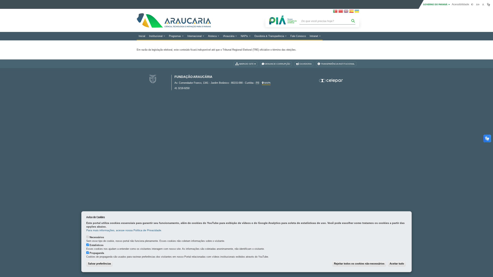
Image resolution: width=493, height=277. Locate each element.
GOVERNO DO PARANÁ (435, 4)
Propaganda (97, 253)
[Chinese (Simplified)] (340, 12)
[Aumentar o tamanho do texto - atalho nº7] (477, 4)
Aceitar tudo (397, 263)
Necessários (97, 237)
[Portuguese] (335, 12)
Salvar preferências (99, 263)
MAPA (267, 83)
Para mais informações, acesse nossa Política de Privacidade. (124, 230)
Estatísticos (96, 245)
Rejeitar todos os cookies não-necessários (359, 263)
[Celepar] (331, 81)
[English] (346, 12)
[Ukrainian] (357, 12)
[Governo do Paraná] (152, 79)
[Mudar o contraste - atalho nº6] (472, 4)
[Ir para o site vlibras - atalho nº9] (488, 4)
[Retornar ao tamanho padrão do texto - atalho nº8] (483, 4)
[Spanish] (351, 12)
